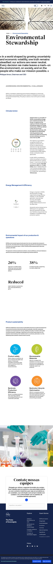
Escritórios (42, 525)
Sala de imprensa (43, 530)
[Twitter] (30, 546)
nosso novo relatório (45, 1)
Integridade (42, 521)
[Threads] (35, 546)
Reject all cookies (46, 561)
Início (7, 33)
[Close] (51, 557)
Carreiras (41, 527)
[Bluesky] (38, 546)
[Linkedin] (28, 546)
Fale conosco (48, 5)
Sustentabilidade (43, 523)
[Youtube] (33, 546)
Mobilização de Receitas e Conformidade (30, 525)
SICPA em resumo (43, 518)
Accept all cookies (37, 561)
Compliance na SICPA (44, 536)
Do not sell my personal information (9, 561)
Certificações (42, 534)
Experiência (42, 532)
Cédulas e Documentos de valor (31, 520)
